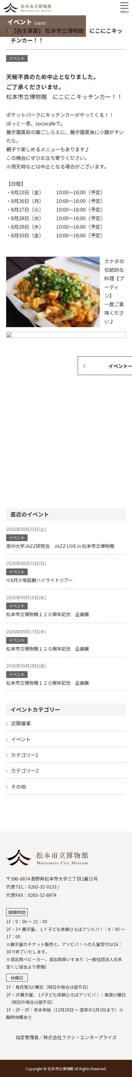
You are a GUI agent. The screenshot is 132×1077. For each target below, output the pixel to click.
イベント (21, 739)
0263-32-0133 (42, 886)
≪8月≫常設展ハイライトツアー (39, 580)
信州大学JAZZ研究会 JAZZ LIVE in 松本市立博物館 (62, 546)
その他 (18, 786)
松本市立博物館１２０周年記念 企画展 (47, 614)
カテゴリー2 (24, 770)
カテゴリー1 (24, 754)
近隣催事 (21, 723)
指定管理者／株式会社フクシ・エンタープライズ (66, 1037)
